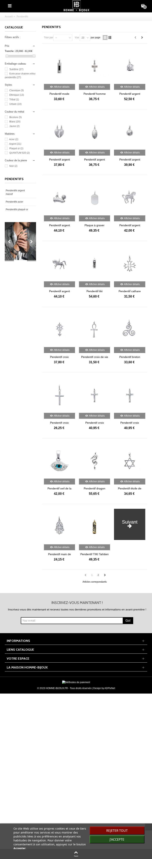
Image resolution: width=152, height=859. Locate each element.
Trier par (48, 37)
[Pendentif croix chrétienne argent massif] (59, 395)
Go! (127, 620)
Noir (13, 166)
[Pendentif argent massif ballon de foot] (129, 132)
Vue (77, 37)
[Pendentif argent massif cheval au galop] (59, 263)
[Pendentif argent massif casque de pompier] (129, 66)
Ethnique (16, 95)
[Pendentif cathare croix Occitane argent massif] (129, 263)
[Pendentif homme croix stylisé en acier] (94, 66)
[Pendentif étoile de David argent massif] (129, 461)
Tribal (14, 99)
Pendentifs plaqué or (17, 209)
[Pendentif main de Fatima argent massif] (59, 526)
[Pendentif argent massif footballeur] (59, 197)
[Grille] (105, 37)
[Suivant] (142, 37)
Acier (13, 139)
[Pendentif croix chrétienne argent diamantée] (129, 395)
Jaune (14, 126)
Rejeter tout (117, 830)
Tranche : (10, 51)
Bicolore (15, 117)
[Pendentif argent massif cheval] (129, 197)
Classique (16, 90)
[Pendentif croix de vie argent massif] (94, 329)
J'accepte (117, 839)
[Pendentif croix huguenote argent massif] (59, 329)
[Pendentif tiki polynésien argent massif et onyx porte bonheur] (94, 263)
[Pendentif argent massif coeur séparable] (59, 132)
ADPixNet (109, 688)
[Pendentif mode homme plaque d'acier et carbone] (59, 66)
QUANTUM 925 (19, 152)
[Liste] (109, 37)
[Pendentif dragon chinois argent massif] (94, 461)
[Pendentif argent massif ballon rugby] (94, 132)
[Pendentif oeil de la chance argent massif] (59, 461)
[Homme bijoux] (76, 5)
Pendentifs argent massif (15, 192)
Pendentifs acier (14, 201)
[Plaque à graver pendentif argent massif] (94, 197)
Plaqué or (16, 148)
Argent (15, 144)
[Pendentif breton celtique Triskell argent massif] (129, 329)
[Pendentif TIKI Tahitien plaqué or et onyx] (94, 526)
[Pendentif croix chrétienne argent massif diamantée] (94, 395)
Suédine (16, 69)
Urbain (15, 104)
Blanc (14, 121)
